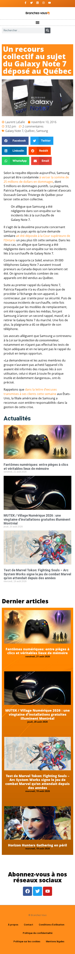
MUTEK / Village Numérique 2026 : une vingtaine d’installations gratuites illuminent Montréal (37, 519)
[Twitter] (31, 2)
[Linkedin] (37, 2)
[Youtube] (49, 2)
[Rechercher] (47, 30)
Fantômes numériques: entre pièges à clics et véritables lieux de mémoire (36, 467)
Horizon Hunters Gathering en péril (37, 845)
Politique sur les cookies (26, 941)
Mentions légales (55, 941)
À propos (13, 924)
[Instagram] (43, 2)
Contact (28, 924)
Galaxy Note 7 (14, 131)
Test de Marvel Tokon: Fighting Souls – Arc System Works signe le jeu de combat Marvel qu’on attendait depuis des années (37, 574)
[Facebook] (27, 891)
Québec (30, 131)
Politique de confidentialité (37, 933)
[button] (38, 23)
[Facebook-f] (25, 2)
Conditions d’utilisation (51, 924)
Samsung (42, 131)
